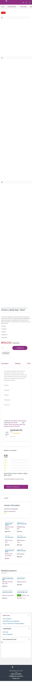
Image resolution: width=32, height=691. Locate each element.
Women (25, 308)
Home (2, 6)
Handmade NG (12, 511)
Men (22, 308)
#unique (6, 424)
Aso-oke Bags (20, 549)
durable (17, 424)
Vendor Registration (8, 634)
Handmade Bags (12, 6)
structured (11, 426)
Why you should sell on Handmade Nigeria (13, 623)
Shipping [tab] (18, 363)
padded (6, 426)
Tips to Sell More (7, 618)
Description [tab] (4, 363)
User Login (5, 632)
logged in (12, 479)
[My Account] (27, 2)
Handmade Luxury (21, 577)
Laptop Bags (18, 308)
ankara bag (11, 424)
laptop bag (22, 424)
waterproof (17, 426)
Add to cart (20, 348)
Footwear (7, 522)
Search (23, 2)
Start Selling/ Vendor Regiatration (11, 621)
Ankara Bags (23, 6)
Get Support (6, 353)
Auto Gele (7, 535)
